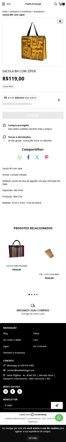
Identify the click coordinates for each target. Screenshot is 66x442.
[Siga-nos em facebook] (12, 391)
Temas (36, 333)
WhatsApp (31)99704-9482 (20, 365)
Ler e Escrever (40, 346)
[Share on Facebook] (28, 157)
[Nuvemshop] (33, 415)
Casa (35, 340)
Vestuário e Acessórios (21, 11)
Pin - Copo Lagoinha (49, 274)
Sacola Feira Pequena (16, 266)
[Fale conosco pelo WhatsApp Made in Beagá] (59, 417)
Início (5, 11)
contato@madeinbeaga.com (20, 370)
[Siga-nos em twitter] (19, 391)
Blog (5, 333)
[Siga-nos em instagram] (5, 391)
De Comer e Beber (12, 340)
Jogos (6, 346)
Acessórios (39, 11)
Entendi (33, 438)
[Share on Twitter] (37, 157)
